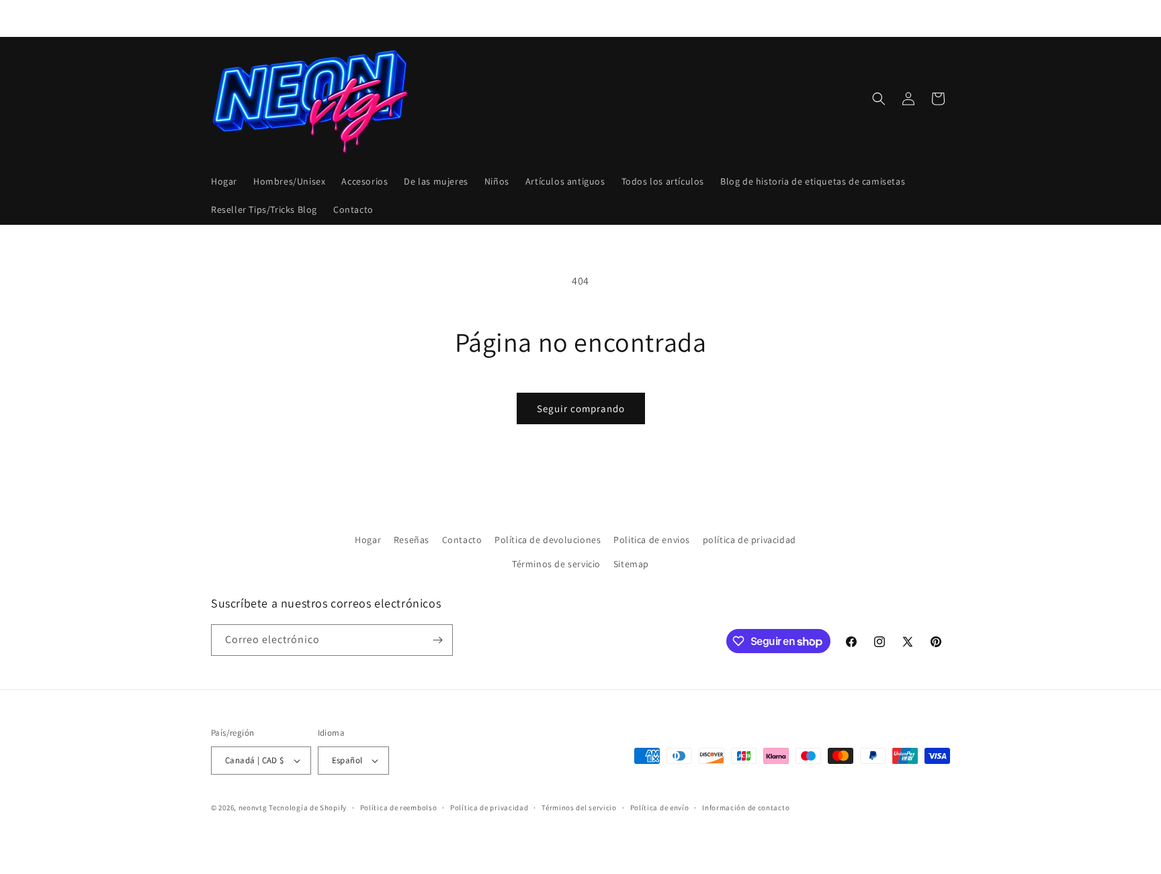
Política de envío (659, 807)
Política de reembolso (398, 807)
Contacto (462, 540)
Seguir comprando (581, 408)
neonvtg (253, 807)
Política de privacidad (489, 807)
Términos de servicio (556, 563)
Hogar (368, 540)
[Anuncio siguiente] (723, 18)
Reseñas (411, 540)
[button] (879, 98)
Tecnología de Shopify (308, 807)
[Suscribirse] (437, 640)
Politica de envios (651, 540)
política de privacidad (749, 540)
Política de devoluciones (547, 540)
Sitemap (631, 563)
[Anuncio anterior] (437, 18)
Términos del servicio (579, 807)
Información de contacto (745, 807)
